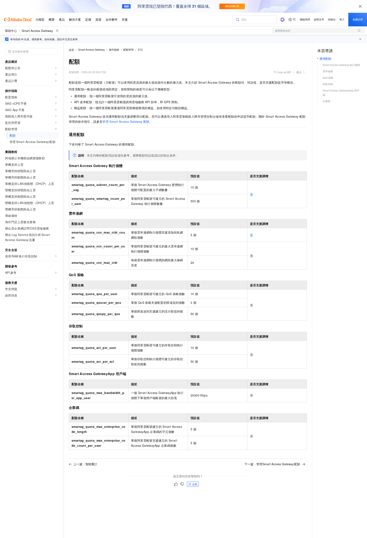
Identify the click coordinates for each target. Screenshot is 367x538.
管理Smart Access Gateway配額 (125, 121)
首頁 (71, 49)
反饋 (194, 484)
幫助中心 (11, 31)
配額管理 (128, 49)
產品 (298, 72)
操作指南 (114, 49)
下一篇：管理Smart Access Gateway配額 (272, 464)
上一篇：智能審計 (85, 464)
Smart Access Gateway (37, 31)
